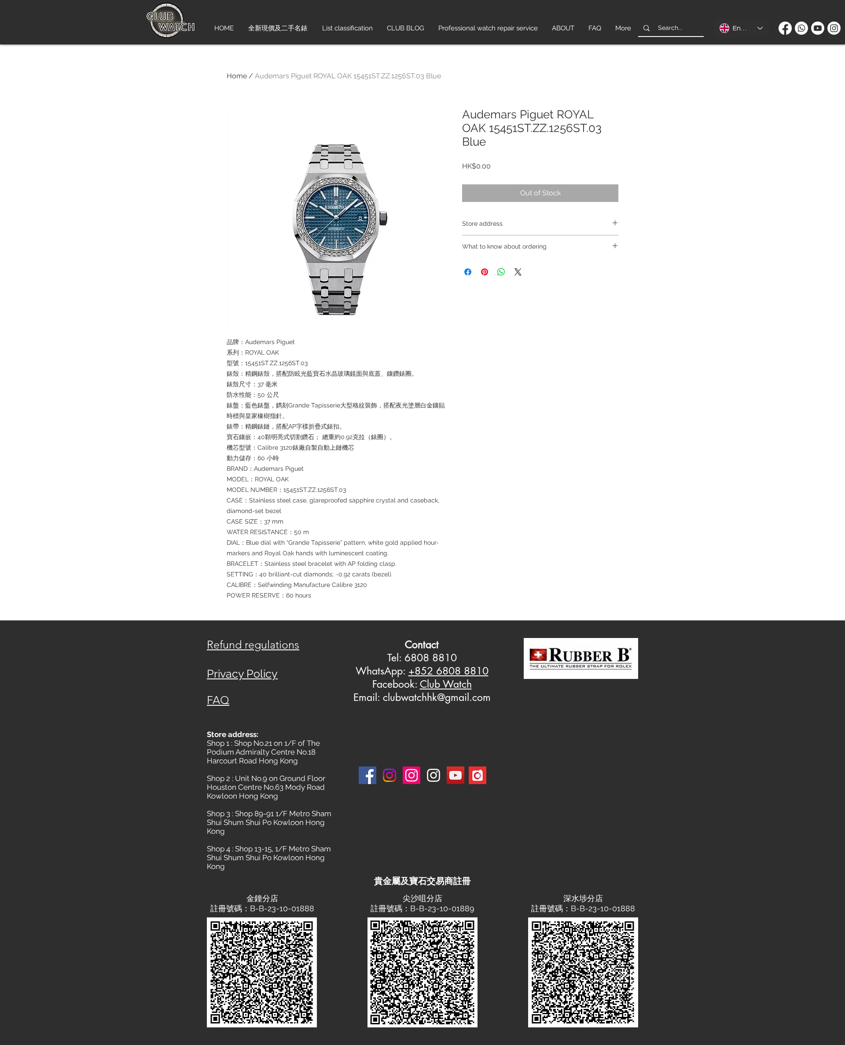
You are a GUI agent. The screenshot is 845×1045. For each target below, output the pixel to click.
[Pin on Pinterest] (484, 272)
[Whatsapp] (801, 28)
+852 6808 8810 (448, 671)
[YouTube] (455, 775)
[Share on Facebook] (468, 272)
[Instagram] (834, 28)
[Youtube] (817, 28)
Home (237, 76)
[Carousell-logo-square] (477, 775)
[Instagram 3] (433, 775)
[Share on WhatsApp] (501, 272)
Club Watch (446, 684)
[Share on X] (518, 272)
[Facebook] (785, 28)
